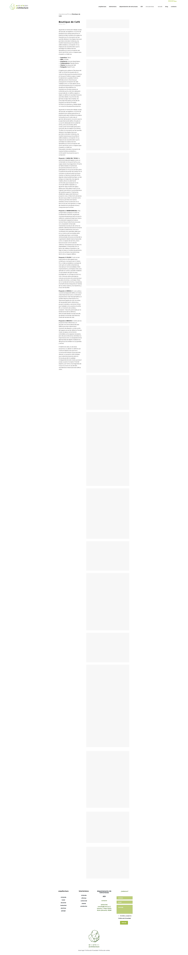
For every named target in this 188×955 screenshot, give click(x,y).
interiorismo (112, 6)
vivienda (84, 895)
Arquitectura (62, 14)
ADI (142, 6)
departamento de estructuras (128, 6)
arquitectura (102, 6)
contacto (173, 6)
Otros (69, 14)
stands (84, 903)
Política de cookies (104, 950)
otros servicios (150, 6)
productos (84, 906)
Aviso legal (81, 950)
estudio (160, 6)
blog (166, 6)
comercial (84, 900)
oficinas (83, 898)
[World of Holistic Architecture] (19, 6)
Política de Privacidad (124, 918)
